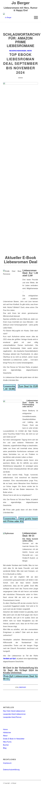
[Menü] (35, 17)
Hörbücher (7, 732)
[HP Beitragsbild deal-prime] (20, 168)
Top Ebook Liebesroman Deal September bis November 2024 (20, 63)
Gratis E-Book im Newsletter (13, 738)
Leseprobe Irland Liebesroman (14, 714)
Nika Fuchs (7, 741)
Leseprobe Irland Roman (12, 717)
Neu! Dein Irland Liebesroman (14, 711)
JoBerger (22, 687)
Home (5, 729)
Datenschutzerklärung (11, 769)
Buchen (6, 745)
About (5, 735)
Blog (4, 748)
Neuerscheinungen (17, 51)
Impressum (7, 763)
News (29, 51)
